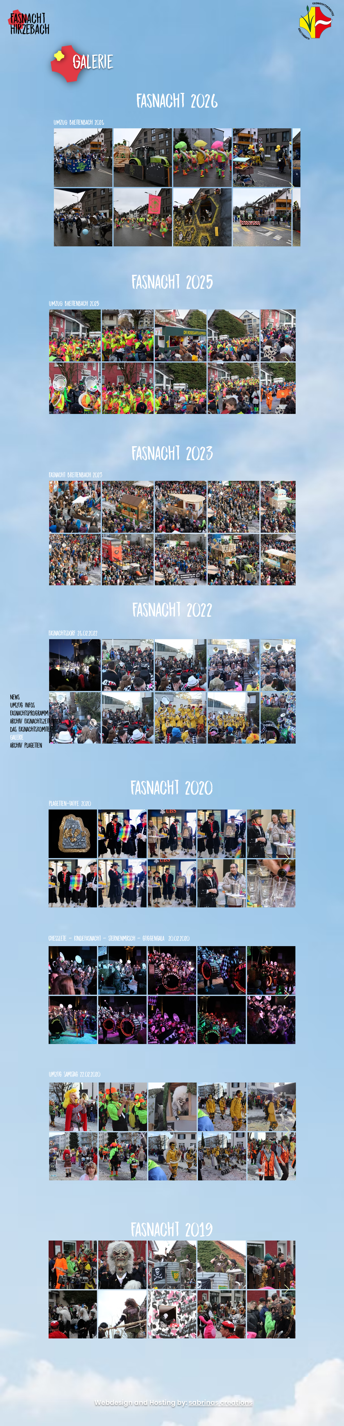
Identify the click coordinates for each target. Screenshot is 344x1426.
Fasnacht (27, 18)
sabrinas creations (221, 1402)
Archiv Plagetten (26, 745)
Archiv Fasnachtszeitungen (36, 721)
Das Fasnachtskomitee (31, 729)
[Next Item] (292, 187)
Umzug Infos (22, 705)
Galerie (17, 737)
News (15, 697)
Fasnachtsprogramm (29, 713)
